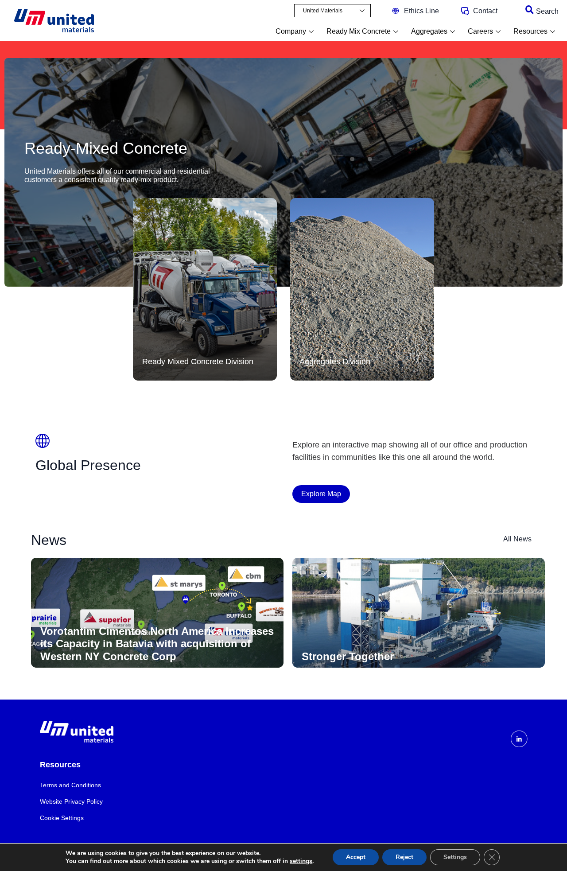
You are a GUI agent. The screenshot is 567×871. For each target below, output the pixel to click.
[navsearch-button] (529, 10)
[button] (352, 159)
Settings (455, 857)
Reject (404, 857)
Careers (480, 31)
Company (291, 31)
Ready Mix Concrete (358, 31)
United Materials (322, 11)
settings (301, 861)
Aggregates (429, 31)
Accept (355, 857)
